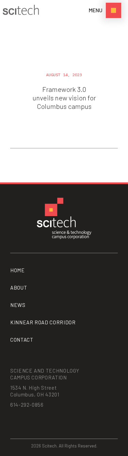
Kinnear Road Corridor (42, 322)
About (18, 287)
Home (17, 270)
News (18, 305)
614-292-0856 (27, 405)
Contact (21, 340)
